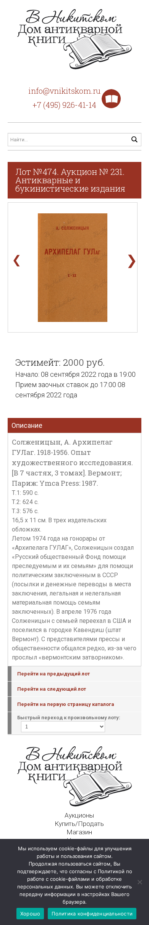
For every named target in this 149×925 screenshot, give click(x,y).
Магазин (79, 832)
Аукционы (79, 815)
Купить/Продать (79, 823)
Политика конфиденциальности (92, 914)
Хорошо (30, 914)
